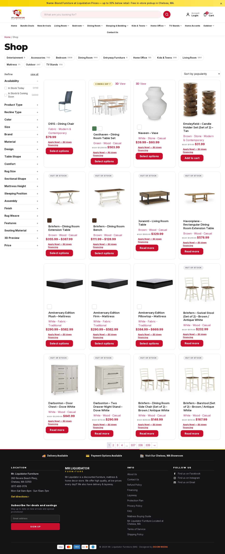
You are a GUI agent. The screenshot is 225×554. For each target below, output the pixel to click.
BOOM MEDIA (160, 547)
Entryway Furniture (115, 57)
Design (9, 149)
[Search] (166, 14)
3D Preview (11, 238)
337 (133, 445)
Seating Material (15, 230)
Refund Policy (134, 484)
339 (148, 445)
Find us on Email (186, 482)
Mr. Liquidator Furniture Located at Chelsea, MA (145, 522)
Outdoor (207, 25)
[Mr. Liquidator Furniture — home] (18, 14)
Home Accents (192, 25)
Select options (59, 151)
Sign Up (35, 526)
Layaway (132, 495)
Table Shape (12, 156)
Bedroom (77, 25)
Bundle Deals (27, 25)
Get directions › (20, 496)
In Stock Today (23, 88)
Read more (147, 248)
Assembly (10, 201)
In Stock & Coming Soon (23, 95)
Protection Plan (135, 500)
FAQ (129, 511)
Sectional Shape (15, 178)
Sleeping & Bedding (116, 25)
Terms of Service (136, 529)
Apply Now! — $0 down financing (60, 143)
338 (140, 445)
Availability (11, 81)
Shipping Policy (135, 534)
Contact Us (112, 32)
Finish (8, 208)
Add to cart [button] (192, 158)
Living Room (60, 25)
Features (10, 223)
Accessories (40, 57)
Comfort (9, 164)
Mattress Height (15, 186)
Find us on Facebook (189, 473)
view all (34, 74)
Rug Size (10, 171)
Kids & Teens (138, 25)
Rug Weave (11, 215)
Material (9, 141)
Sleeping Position (15, 193)
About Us (132, 474)
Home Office (157, 25)
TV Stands (174, 25)
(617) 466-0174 (19, 486)
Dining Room (93, 25)
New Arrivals (44, 25)
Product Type (13, 104)
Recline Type (12, 112)
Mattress (13, 64)
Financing (132, 490)
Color (8, 119)
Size (7, 127)
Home (14, 25)
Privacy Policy (134, 506)
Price (7, 245)
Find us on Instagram (189, 478)
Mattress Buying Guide (139, 516)
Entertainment (16, 57)
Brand (8, 134)
